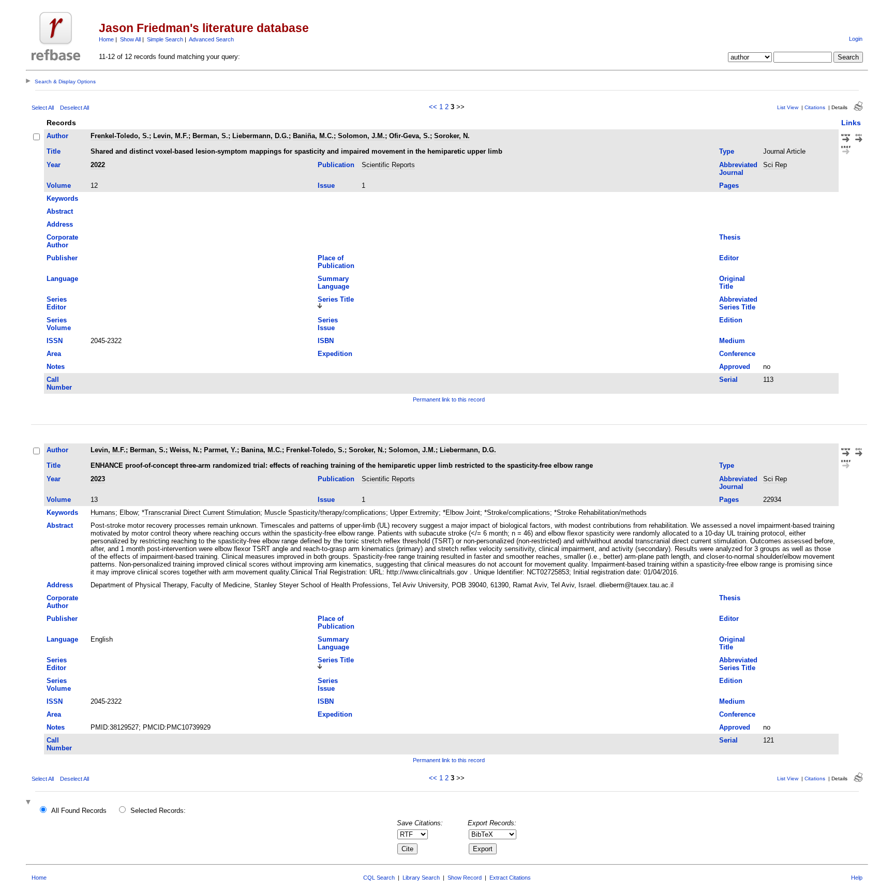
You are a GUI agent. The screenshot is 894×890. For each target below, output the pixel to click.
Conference (737, 354)
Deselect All (74, 108)
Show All (130, 39)
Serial (728, 379)
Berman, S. (210, 136)
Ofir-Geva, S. (409, 136)
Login (855, 39)
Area (54, 354)
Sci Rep (775, 165)
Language (62, 279)
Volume (59, 185)
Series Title (336, 299)
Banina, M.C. (261, 450)
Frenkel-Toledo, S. (120, 136)
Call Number (59, 383)
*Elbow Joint (461, 512)
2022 (98, 165)
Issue (326, 185)
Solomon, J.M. (361, 136)
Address (60, 224)
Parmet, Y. (220, 450)
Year (54, 165)
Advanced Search (211, 39)
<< (433, 107)
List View (787, 107)
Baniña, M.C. (313, 136)
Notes (56, 366)
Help (856, 877)
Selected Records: (158, 810)
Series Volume (59, 324)
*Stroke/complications (517, 512)
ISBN (326, 341)
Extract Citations (510, 877)
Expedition (335, 354)
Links (851, 122)
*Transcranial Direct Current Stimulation (201, 512)
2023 (98, 479)
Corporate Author (62, 241)
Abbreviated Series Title (738, 303)
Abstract (60, 211)
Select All (43, 108)
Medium (732, 341)
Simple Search (165, 39)
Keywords (62, 198)
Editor (729, 258)
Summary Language (333, 282)
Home (106, 39)
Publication (336, 165)
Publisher (62, 258)
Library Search (421, 877)
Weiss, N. (185, 450)
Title (54, 151)
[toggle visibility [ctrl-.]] (29, 803)
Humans (103, 512)
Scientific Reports (388, 165)
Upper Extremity (414, 512)
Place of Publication (336, 262)
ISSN (55, 341)
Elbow (129, 512)
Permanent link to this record (449, 399)
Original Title (732, 282)
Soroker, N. (452, 136)
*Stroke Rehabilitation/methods (600, 512)
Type (726, 151)
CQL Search (379, 877)
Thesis (729, 237)
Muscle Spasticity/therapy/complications (325, 512)
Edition (730, 320)
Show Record (465, 877)
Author (57, 136)
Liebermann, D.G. (260, 136)
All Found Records (79, 810)
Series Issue (328, 324)
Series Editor (57, 303)
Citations (814, 107)
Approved (734, 366)
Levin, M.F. (170, 136)
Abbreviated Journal (738, 168)
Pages (729, 185)
